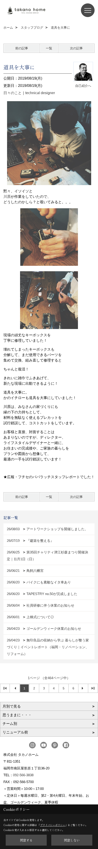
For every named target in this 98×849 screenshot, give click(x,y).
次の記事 (76, 48)
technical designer (40, 93)
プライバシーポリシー (52, 825)
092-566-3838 (23, 775)
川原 (7, 196)
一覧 (49, 48)
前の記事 (21, 48)
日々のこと (12, 93)
